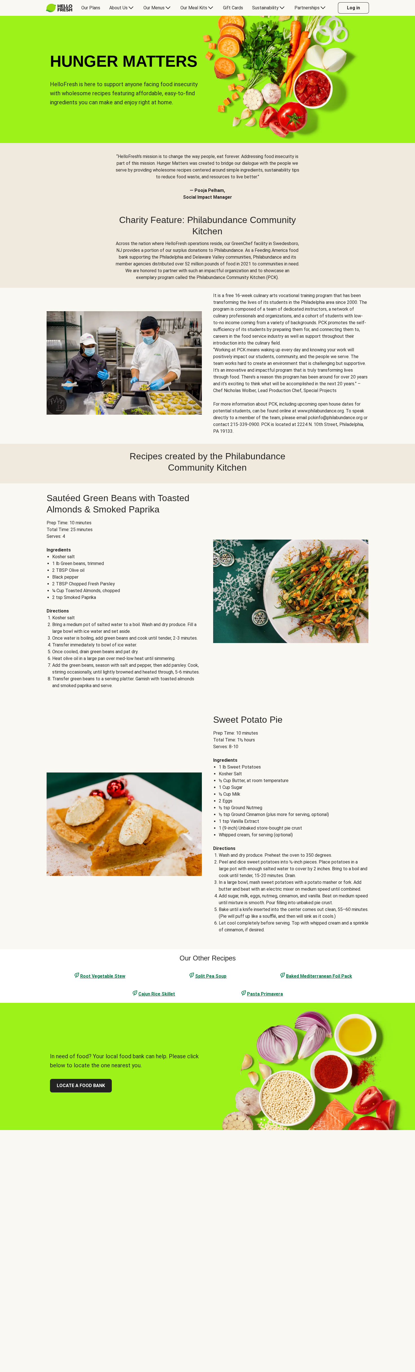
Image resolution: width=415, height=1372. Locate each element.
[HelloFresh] (59, 8)
